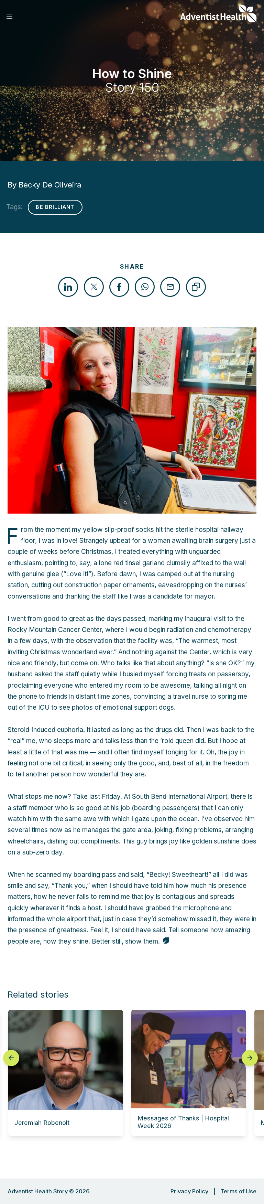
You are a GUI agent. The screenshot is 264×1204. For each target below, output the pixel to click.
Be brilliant (55, 207)
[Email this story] (170, 287)
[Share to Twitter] (94, 287)
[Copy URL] (196, 287)
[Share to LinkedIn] (68, 287)
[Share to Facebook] (119, 287)
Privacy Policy (189, 1191)
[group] (65, 1073)
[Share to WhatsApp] (145, 287)
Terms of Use (238, 1191)
